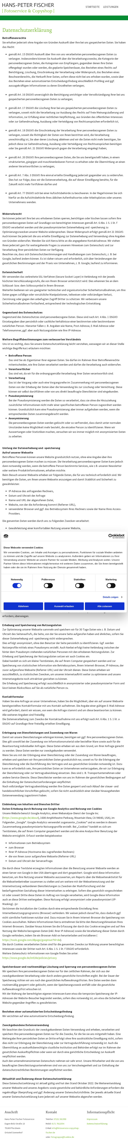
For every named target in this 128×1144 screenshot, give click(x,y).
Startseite (93, 7)
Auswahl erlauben (64, 606)
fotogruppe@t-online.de (62, 1137)
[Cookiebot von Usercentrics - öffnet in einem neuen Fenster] (110, 536)
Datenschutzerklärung (97, 1123)
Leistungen (110, 7)
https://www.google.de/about (20, 818)
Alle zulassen (104, 606)
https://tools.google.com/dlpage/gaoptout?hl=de (31, 940)
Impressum (92, 1119)
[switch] (48, 585)
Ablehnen (23, 606)
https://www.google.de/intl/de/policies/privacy (29, 958)
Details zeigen (110, 597)
